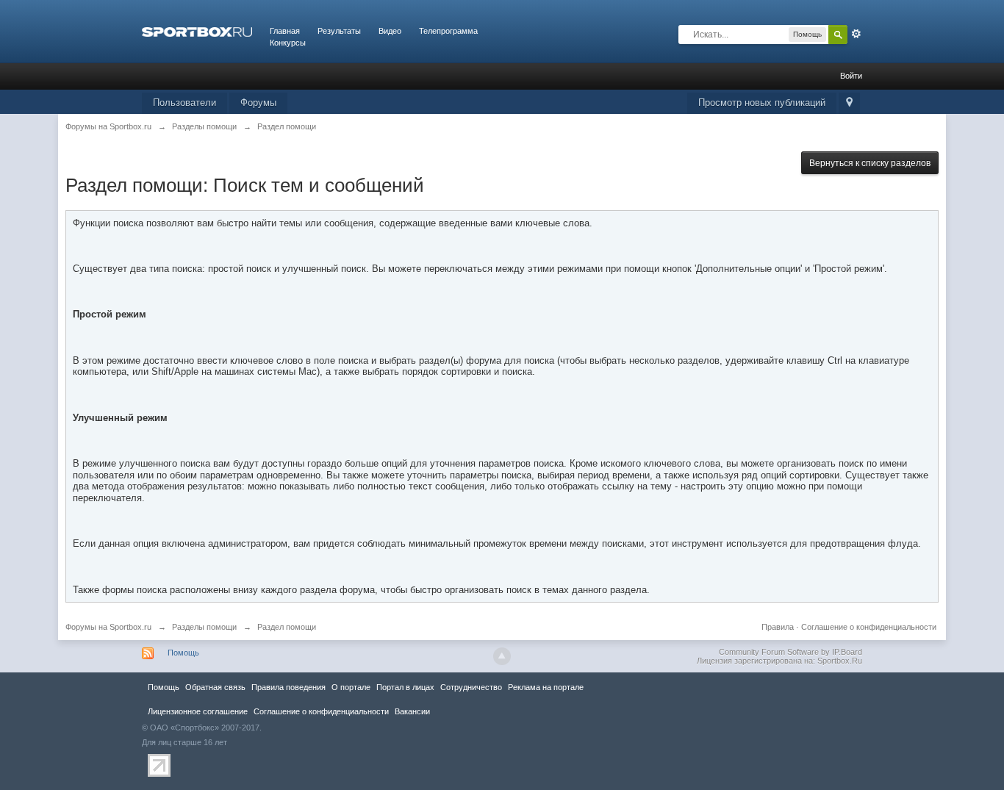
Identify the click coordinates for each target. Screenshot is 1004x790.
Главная (285, 30)
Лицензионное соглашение (198, 711)
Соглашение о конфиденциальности (868, 626)
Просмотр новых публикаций (761, 102)
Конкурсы (288, 42)
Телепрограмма (448, 30)
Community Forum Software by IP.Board (790, 651)
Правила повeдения (288, 687)
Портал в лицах (405, 687)
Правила (777, 626)
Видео (390, 30)
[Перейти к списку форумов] (197, 30)
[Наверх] (502, 656)
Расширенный (856, 34)
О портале (350, 687)
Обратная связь (215, 687)
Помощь (183, 652)
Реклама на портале (546, 687)
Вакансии (412, 711)
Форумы (258, 102)
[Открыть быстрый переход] (849, 103)
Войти (851, 75)
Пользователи (184, 102)
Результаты (339, 30)
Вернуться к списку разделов (870, 163)
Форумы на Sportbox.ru (108, 626)
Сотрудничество (471, 687)
